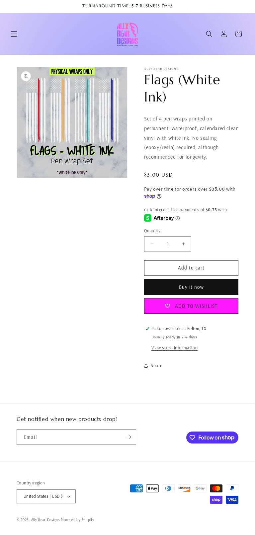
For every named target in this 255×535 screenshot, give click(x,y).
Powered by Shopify (77, 519)
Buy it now (191, 287)
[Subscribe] (128, 437)
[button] (14, 34)
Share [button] (156, 365)
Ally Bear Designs (45, 519)
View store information (174, 348)
